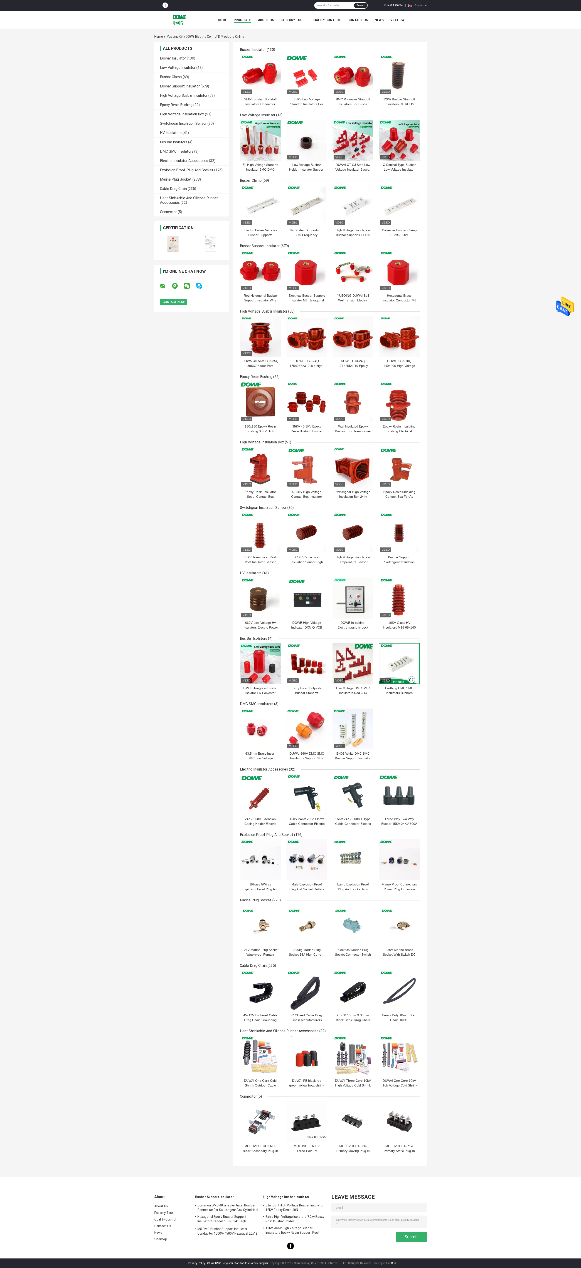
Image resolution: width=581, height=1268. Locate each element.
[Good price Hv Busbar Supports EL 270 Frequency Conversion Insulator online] (306, 205)
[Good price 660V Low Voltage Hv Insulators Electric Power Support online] (260, 598)
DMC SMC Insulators (176, 151)
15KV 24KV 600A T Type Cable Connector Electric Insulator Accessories (353, 823)
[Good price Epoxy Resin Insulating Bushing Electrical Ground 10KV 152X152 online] (399, 401)
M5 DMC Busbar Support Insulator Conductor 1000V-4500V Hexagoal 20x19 (227, 1231)
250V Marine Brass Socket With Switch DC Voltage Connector (399, 954)
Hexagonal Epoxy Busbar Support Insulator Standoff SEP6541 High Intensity (221, 1219)
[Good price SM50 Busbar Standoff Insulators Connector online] (260, 74)
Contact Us (357, 20)
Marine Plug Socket (176, 179)
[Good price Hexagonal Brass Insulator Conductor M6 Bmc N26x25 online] (399, 271)
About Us (266, 20)
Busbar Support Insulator (180, 86)
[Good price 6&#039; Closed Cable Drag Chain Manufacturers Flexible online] (306, 990)
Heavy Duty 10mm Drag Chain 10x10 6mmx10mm (399, 1020)
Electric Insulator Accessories (184, 161)
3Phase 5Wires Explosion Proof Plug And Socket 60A (260, 889)
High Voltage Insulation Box (182, 114)
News (379, 20)
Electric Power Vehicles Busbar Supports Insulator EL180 (260, 234)
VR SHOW (397, 20)
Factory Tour (293, 20)
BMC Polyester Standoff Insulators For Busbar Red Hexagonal (353, 104)
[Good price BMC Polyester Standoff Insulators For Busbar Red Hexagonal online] (352, 74)
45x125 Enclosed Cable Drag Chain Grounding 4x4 (260, 1020)
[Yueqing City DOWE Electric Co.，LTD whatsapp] (177, 286)
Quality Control (326, 20)
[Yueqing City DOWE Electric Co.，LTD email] (165, 286)
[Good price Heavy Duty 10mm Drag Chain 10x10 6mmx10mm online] (399, 990)
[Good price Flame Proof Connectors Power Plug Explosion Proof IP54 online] (399, 859)
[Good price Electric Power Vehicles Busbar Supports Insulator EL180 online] (260, 205)
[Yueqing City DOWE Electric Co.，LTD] (179, 20)
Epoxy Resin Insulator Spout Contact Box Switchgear (260, 496)
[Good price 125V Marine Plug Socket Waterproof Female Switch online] (260, 925)
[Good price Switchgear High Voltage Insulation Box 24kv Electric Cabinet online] (352, 467)
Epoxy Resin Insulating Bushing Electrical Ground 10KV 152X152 (399, 431)
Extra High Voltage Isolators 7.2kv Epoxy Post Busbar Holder (295, 1219)
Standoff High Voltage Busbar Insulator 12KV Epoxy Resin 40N (295, 1207)
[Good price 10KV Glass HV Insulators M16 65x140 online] (399, 598)
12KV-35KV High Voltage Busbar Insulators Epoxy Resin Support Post (293, 1230)
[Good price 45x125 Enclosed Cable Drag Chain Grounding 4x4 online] (260, 990)
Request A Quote (392, 5)
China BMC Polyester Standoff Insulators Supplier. (238, 1263)
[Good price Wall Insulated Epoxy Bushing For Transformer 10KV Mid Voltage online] (352, 401)
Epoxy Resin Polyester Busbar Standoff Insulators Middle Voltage (307, 692)
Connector (168, 212)
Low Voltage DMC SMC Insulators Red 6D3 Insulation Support (353, 692)
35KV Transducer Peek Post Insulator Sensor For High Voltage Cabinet (260, 562)
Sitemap (160, 1239)
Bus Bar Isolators (173, 142)
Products (242, 20)
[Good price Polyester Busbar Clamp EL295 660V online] (399, 205)
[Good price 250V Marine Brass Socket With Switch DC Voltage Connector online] (399, 925)
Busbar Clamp (171, 77)
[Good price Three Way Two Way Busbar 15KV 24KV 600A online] (399, 794)
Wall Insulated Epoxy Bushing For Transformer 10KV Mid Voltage (353, 431)
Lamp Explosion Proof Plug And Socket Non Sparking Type (353, 889)
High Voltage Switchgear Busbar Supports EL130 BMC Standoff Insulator (352, 234)
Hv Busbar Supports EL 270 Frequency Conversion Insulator (306, 234)
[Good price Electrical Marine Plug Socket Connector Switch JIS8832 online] (352, 925)
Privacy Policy (196, 1263)
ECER (392, 1263)
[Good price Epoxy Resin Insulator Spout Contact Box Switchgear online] (260, 467)
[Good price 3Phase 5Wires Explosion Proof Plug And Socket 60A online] (260, 859)
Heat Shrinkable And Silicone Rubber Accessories (279, 1031)
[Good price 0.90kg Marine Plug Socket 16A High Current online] (306, 925)
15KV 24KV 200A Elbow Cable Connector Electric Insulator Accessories (307, 823)
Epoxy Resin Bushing (176, 105)
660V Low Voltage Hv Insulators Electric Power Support (260, 627)
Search (360, 5)
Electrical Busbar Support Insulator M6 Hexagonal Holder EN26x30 (306, 300)
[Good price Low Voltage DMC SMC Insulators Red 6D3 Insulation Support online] (352, 663)
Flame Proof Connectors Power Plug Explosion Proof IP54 (399, 889)
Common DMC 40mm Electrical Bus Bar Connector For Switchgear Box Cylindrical (227, 1207)
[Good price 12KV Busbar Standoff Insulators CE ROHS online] (399, 74)
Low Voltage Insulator (177, 67)
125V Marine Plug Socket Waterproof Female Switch (260, 954)
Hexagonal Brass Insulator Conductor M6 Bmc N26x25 (399, 300)
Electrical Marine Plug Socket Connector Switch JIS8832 (353, 954)
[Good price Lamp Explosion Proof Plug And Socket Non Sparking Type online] (352, 859)
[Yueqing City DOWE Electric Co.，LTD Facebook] (165, 5)
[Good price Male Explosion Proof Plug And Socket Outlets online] (306, 859)
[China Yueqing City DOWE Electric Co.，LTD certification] (173, 244)
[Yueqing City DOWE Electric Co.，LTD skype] (202, 285)
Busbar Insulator (173, 58)
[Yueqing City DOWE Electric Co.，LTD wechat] (189, 286)
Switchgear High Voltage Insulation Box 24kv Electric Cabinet (352, 496)
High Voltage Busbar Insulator (183, 95)
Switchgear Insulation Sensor (183, 123)
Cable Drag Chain (173, 188)
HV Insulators (171, 133)
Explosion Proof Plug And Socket (186, 170)
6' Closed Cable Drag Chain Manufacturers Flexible (306, 1020)
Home (222, 20)
